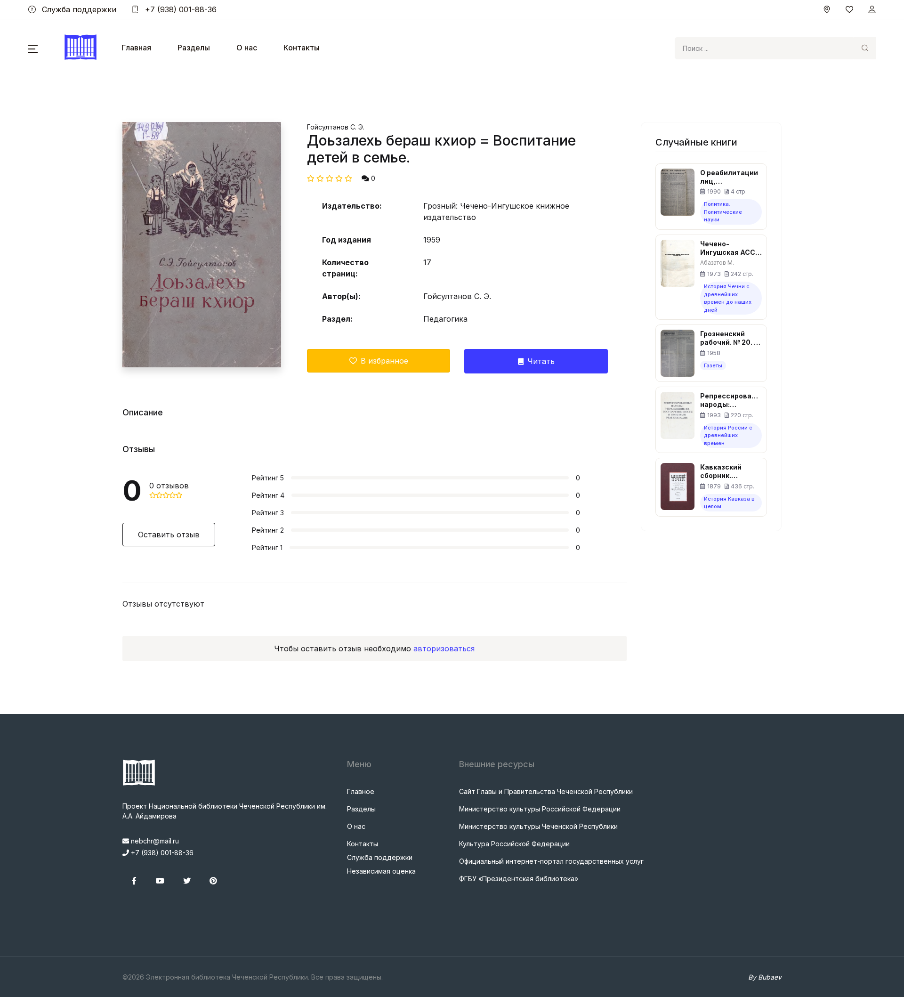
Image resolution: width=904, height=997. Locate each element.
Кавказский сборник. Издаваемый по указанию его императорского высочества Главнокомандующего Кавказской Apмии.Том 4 (731, 471)
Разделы (194, 47)
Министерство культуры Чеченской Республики (538, 826)
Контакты (301, 47)
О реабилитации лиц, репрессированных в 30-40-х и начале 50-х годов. (731, 177)
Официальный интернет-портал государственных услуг (551, 861)
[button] (33, 48)
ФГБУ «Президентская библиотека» (518, 879)
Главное (360, 791)
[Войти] (872, 9)
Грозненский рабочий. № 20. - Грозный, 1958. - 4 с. (728, 338)
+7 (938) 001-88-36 (180, 9)
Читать (541, 361)
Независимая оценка (381, 871)
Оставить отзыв (169, 534)
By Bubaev (765, 977)
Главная (136, 47)
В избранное (384, 360)
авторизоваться (444, 648)
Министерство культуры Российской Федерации (540, 809)
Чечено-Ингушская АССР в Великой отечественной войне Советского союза (730, 248)
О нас (246, 47)
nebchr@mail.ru (154, 841)
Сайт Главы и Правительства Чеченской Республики (546, 791)
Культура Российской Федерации (514, 844)
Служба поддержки (78, 9)
